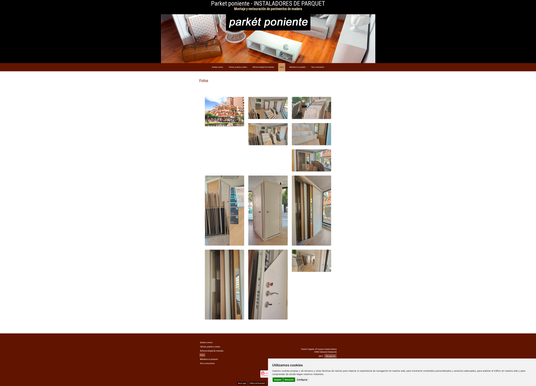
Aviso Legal (242, 383)
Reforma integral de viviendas (263, 67)
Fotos (282, 67)
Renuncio (289, 379)
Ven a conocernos (317, 67)
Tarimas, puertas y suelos (238, 67)
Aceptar (278, 379)
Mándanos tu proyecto (297, 67)
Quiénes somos (217, 67)
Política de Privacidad (257, 383)
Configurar (302, 379)
